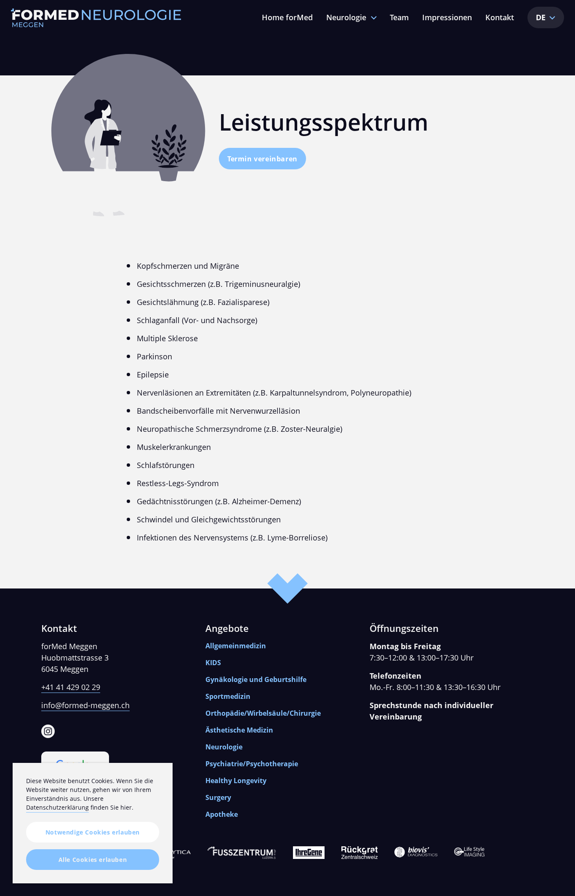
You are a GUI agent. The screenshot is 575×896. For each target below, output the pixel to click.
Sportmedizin (227, 696)
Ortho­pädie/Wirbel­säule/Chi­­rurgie (263, 713)
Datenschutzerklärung (57, 807)
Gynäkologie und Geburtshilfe (255, 679)
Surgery (218, 797)
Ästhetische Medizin (239, 730)
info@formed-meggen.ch (85, 705)
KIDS (213, 662)
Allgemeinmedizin (235, 645)
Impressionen (447, 17)
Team (399, 17)
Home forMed (287, 17)
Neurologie (346, 17)
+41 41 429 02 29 (70, 687)
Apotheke (221, 814)
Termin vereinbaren (262, 158)
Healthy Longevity (235, 780)
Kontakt (499, 17)
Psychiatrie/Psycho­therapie (251, 763)
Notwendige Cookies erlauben (92, 832)
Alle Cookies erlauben (93, 860)
